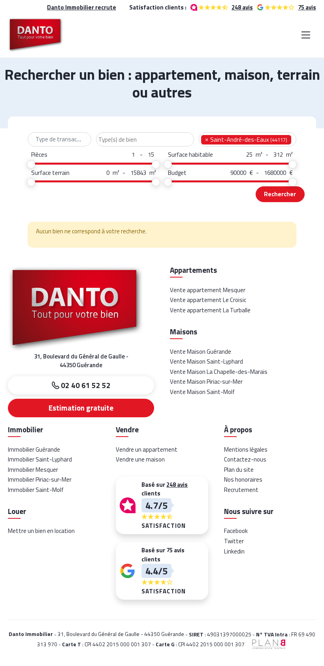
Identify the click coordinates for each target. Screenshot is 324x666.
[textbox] (59, 139)
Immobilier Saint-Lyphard (40, 459)
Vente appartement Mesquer (207, 290)
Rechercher (280, 194)
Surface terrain (50, 173)
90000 (238, 172)
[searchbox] (145, 139)
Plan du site (239, 469)
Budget (177, 173)
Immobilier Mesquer (33, 469)
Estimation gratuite (81, 407)
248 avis (242, 7)
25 (249, 154)
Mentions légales (245, 449)
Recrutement (241, 489)
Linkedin (234, 551)
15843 (138, 172)
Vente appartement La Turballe (210, 310)
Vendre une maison (140, 459)
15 (151, 154)
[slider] (31, 164)
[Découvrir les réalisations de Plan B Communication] (266, 644)
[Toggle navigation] (306, 35)
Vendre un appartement (146, 449)
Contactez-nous (245, 459)
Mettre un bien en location (41, 530)
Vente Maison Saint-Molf (202, 391)
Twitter (234, 541)
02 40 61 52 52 (85, 385)
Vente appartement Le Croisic (208, 299)
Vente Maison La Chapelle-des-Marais (218, 371)
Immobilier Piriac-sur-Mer (40, 479)
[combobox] (59, 139)
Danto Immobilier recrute (81, 7)
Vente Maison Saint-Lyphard (206, 361)
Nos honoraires (243, 479)
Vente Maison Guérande (200, 351)
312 (278, 154)
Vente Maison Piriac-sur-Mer (206, 381)
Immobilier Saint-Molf (36, 489)
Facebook (236, 530)
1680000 (275, 172)
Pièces (39, 154)
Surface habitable (190, 154)
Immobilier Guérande (34, 449)
